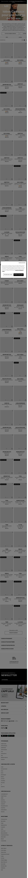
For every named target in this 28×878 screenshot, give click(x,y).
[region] (13, 269)
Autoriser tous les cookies (18, 274)
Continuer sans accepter (22, 262)
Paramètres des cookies (8, 274)
